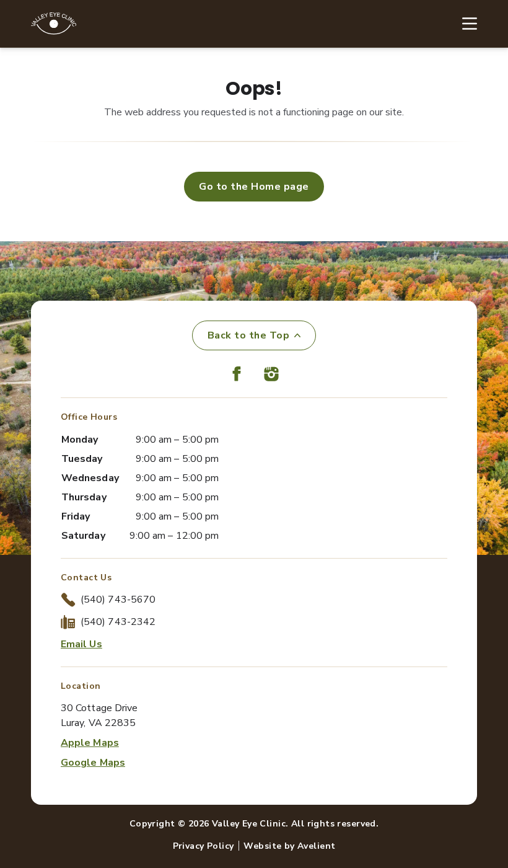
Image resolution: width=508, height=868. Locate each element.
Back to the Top (248, 335)
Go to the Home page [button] (254, 186)
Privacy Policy (203, 846)
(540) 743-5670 (118, 599)
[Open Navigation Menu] (463, 23)
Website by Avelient (289, 846)
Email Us (81, 644)
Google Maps (93, 762)
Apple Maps (90, 743)
